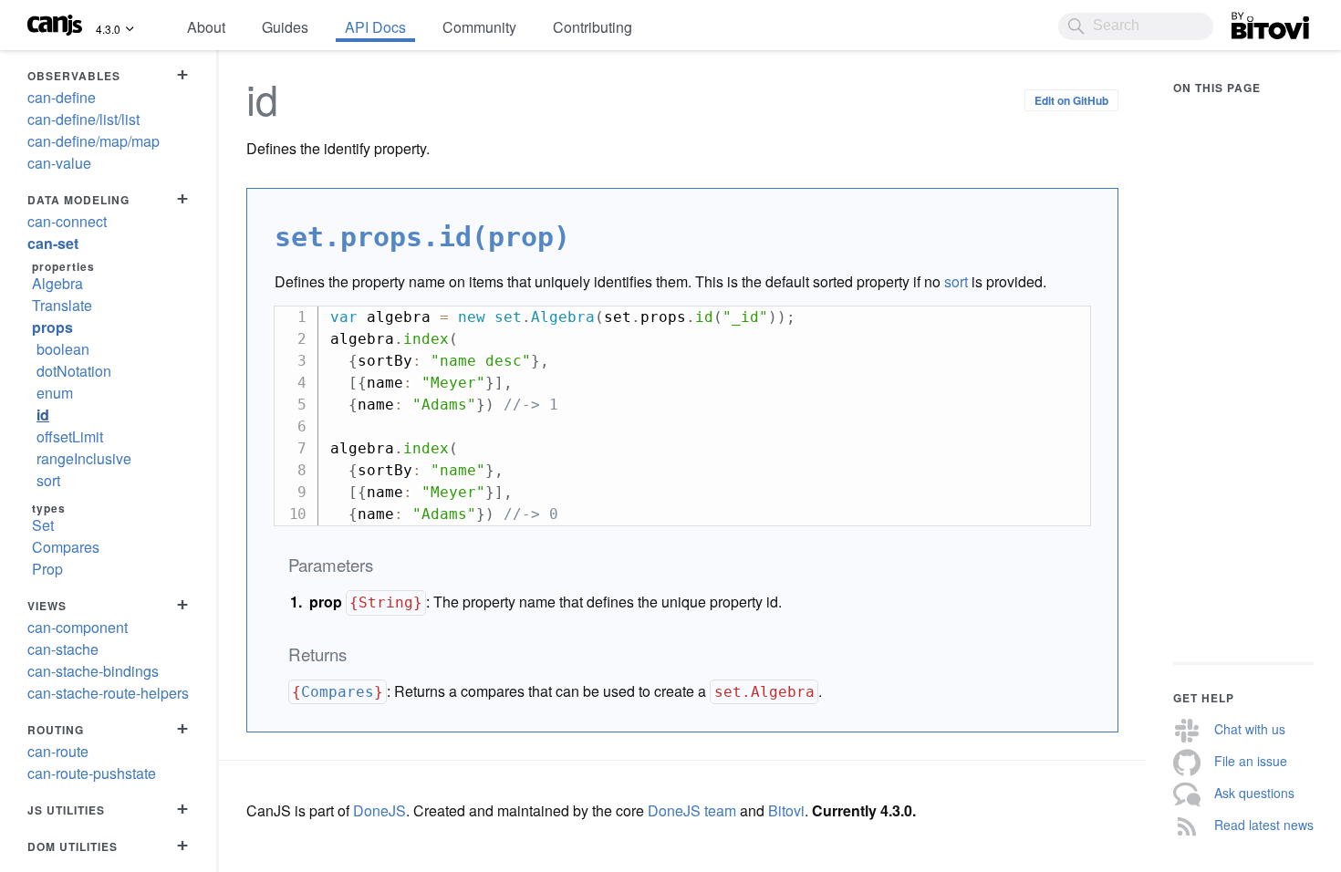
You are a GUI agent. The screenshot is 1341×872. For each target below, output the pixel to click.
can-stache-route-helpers (108, 692)
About (206, 26)
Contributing (592, 26)
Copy (1068, 319)
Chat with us (1249, 729)
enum (54, 392)
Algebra (57, 283)
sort (48, 480)
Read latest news (1264, 824)
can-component (77, 627)
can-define (61, 97)
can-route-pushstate (91, 773)
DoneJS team (692, 810)
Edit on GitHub (1071, 100)
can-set (52, 243)
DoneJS (379, 810)
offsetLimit (69, 436)
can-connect (67, 221)
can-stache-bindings (93, 670)
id (42, 414)
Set (43, 524)
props (52, 327)
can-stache (63, 648)
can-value (59, 162)
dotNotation (73, 370)
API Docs (375, 26)
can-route (57, 751)
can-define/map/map (93, 140)
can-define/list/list (83, 119)
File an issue (1250, 761)
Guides (285, 26)
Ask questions (1254, 793)
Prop (47, 568)
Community (479, 26)
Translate (62, 305)
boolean (62, 348)
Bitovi (1250, 21)
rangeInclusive (83, 458)
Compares (65, 546)
